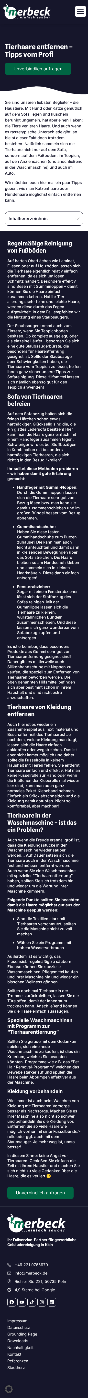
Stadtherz (16, 1367)
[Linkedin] (51, 1302)
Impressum (17, 1320)
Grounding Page (22, 1334)
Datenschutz (18, 1327)
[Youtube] (21, 1302)
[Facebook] (11, 1302)
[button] (80, 11)
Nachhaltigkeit (20, 1347)
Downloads (17, 1340)
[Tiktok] (31, 1302)
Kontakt (14, 1354)
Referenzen (17, 1360)
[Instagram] (41, 1302)
